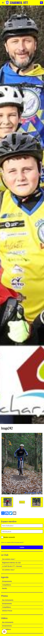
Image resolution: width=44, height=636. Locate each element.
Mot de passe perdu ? (18, 542)
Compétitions (6, 585)
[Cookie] (4, 631)
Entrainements (7, 581)
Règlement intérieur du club (11, 563)
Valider (22, 547)
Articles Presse (7, 611)
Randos (4, 588)
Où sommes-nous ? (8, 570)
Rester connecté (9, 537)
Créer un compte (6, 542)
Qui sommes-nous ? (8, 559)
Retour (22, 502)
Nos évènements (7, 622)
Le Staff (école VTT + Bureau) (12, 566)
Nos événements (7, 600)
